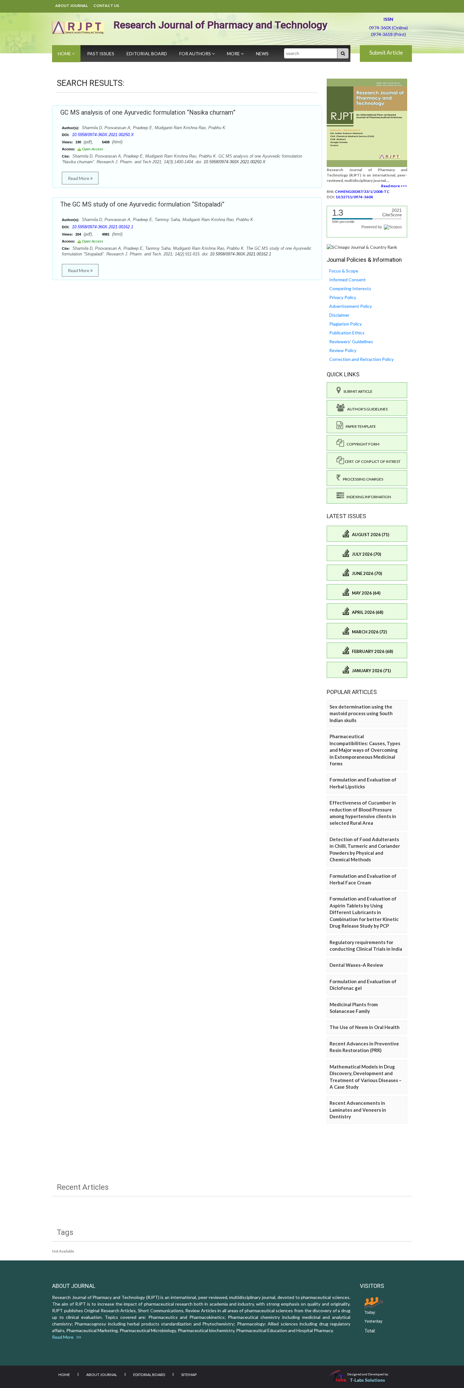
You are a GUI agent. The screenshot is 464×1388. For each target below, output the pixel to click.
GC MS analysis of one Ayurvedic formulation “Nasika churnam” (147, 112)
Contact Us (106, 5)
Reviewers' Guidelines (351, 341)
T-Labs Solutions (367, 1380)
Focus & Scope (343, 270)
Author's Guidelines (366, 409)
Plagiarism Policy (345, 323)
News (262, 53)
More (234, 53)
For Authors (195, 53)
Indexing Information (367, 496)
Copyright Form (361, 444)
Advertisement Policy (350, 306)
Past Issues (100, 53)
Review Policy (342, 350)
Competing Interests (350, 288)
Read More (79, 178)
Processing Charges (361, 479)
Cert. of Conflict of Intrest (372, 461)
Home (65, 53)
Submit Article (386, 52)
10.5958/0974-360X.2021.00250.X (103, 134)
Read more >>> (394, 185)
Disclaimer (339, 315)
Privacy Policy (342, 297)
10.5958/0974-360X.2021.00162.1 (102, 226)
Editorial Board (147, 53)
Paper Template (359, 426)
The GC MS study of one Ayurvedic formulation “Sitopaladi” (142, 204)
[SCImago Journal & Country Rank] (362, 246)
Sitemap (189, 1374)
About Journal (71, 5)
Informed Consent (347, 279)
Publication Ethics (347, 332)
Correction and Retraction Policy (361, 359)
